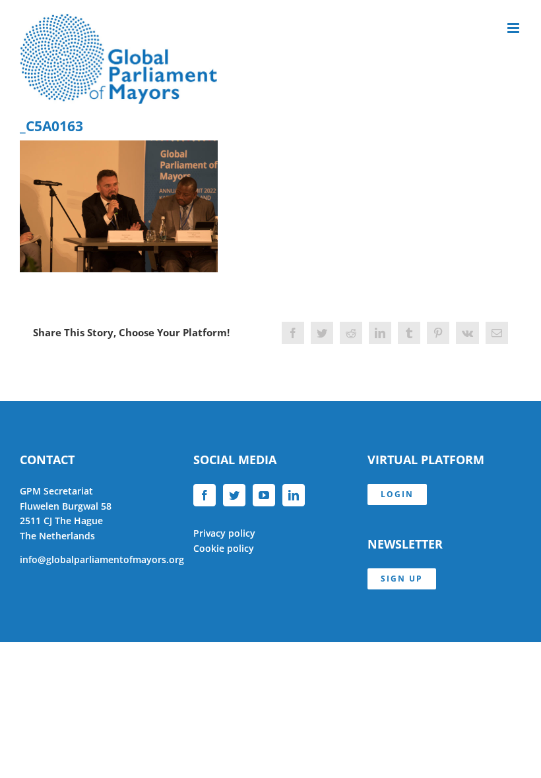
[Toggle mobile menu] (514, 28)
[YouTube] (264, 495)
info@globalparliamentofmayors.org (102, 559)
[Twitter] (234, 495)
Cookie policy (223, 548)
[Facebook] (204, 495)
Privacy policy (224, 533)
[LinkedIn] (293, 495)
